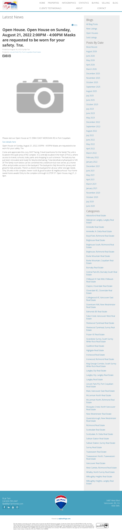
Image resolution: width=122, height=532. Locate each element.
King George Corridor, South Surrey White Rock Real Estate (101, 365)
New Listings (91, 28)
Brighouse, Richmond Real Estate (100, 251)
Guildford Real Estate (95, 346)
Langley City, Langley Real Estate (99, 375)
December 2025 (93, 73)
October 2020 (92, 197)
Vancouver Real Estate (95, 463)
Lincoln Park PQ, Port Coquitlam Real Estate (25, 52)
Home (42, 3)
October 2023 (92, 104)
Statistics (84, 3)
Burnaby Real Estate (94, 267)
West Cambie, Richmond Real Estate (101, 467)
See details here (9, 142)
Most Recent (91, 47)
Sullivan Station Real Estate (97, 438)
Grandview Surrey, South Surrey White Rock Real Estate (99, 340)
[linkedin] (8, 507)
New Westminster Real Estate (98, 414)
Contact (101, 8)
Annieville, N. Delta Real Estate (99, 231)
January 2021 (91, 188)
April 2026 (90, 64)
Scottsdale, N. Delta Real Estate (99, 434)
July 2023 (90, 109)
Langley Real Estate (94, 379)
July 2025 (90, 95)
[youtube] (13, 507)
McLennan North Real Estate (98, 395)
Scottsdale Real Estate (95, 429)
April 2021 (90, 179)
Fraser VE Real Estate (95, 334)
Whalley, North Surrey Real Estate (100, 472)
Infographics (69, 3)
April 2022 (90, 148)
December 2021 (93, 166)
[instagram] (17, 507)
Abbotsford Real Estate (96, 215)
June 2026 (90, 56)
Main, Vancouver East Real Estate (100, 391)
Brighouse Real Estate (95, 240)
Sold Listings (91, 37)
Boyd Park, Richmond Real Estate (100, 235)
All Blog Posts (92, 24)
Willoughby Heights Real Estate (99, 476)
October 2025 (92, 82)
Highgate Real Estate (95, 350)
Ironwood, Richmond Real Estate (100, 359)
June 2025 (90, 100)
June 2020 (90, 206)
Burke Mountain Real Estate (98, 256)
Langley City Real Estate (96, 370)
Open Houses (92, 33)
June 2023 (90, 113)
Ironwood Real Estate (95, 354)
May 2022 (90, 144)
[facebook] (4, 507)
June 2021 (90, 170)
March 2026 (91, 69)
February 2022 (92, 157)
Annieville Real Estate (95, 227)
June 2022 (90, 139)
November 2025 (93, 78)
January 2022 (91, 162)
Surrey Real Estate (94, 447)
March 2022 (91, 153)
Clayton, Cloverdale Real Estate (99, 286)
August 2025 (91, 91)
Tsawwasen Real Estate (96, 451)
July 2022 (90, 135)
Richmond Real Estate (95, 425)
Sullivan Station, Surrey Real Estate (100, 443)
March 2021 (91, 184)
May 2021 (90, 175)
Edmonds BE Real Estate (96, 311)
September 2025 (93, 86)
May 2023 (90, 117)
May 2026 (90, 60)
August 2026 (91, 51)
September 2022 (93, 126)
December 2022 (93, 122)
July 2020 (90, 201)
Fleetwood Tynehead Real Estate (100, 323)
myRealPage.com (64, 518)
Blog (115, 3)
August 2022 (91, 131)
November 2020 (93, 192)
